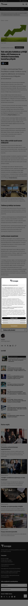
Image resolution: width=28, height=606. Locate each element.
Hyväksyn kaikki (14, 318)
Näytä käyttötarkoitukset (14, 322)
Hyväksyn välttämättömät (14, 320)
